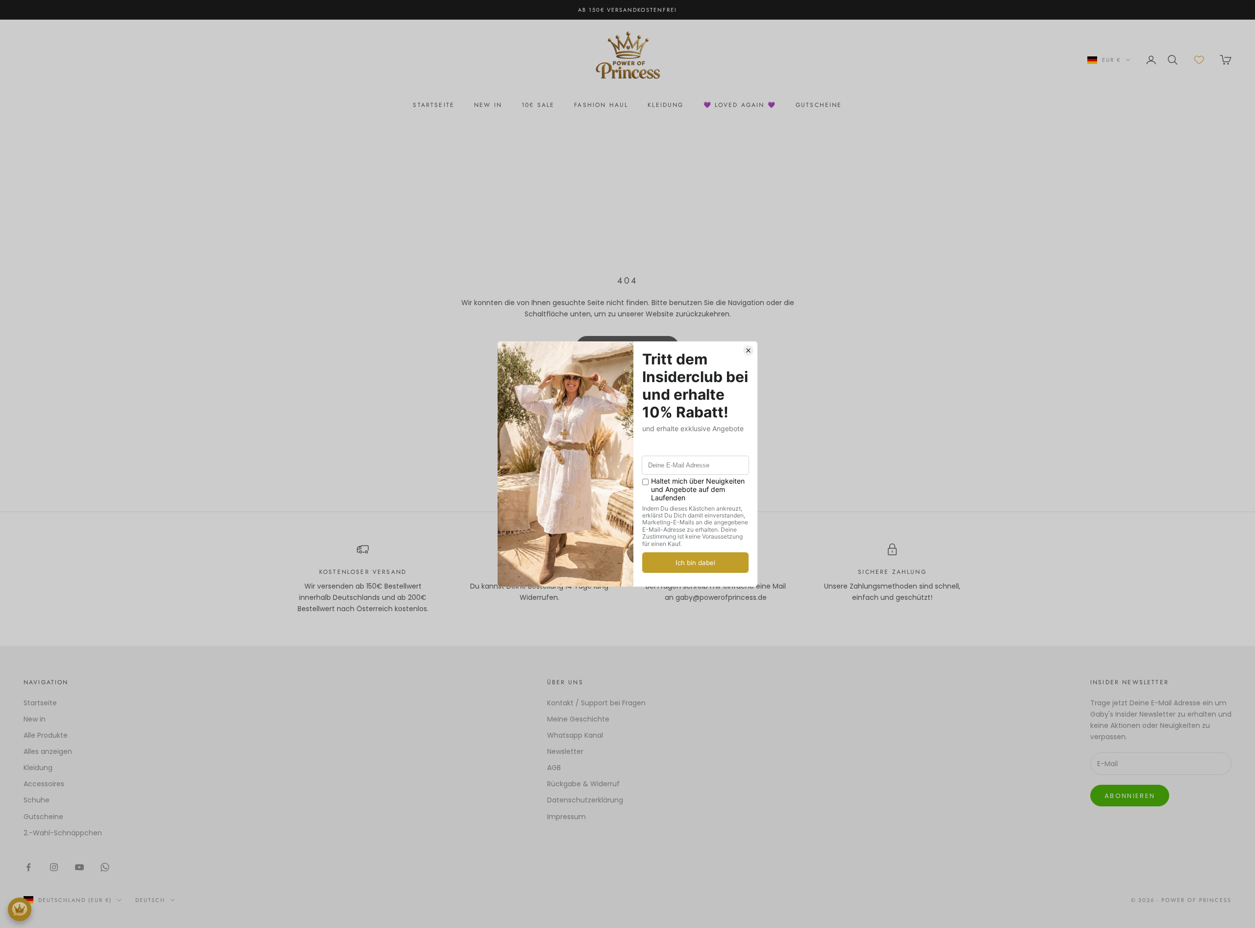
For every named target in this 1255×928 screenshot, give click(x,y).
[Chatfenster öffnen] (19, 909)
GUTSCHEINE (819, 105)
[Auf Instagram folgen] (54, 867)
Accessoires (44, 784)
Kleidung (665, 105)
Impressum (566, 817)
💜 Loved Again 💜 (739, 105)
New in (35, 719)
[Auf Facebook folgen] (28, 867)
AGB (554, 768)
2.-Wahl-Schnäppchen (63, 833)
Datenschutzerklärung (585, 800)
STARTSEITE (433, 105)
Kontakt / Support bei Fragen (596, 703)
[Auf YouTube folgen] (79, 867)
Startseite (40, 703)
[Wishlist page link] (1199, 60)
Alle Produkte (46, 735)
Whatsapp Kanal (575, 735)
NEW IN (488, 105)
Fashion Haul (601, 105)
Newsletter (565, 751)
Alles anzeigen (48, 751)
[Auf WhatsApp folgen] (105, 867)
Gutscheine (43, 817)
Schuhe (37, 800)
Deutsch (150, 900)
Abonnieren (1129, 795)
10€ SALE (538, 105)
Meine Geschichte (578, 719)
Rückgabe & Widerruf (583, 784)
